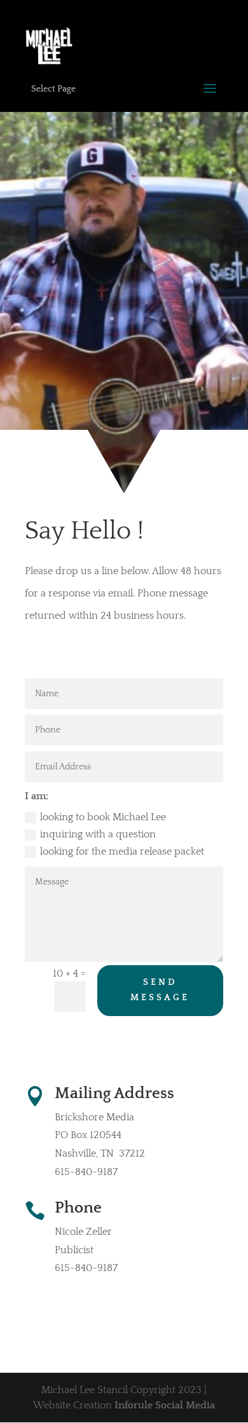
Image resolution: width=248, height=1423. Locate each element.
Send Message (159, 990)
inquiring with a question (98, 834)
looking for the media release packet (122, 851)
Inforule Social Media (164, 1405)
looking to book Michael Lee (103, 817)
